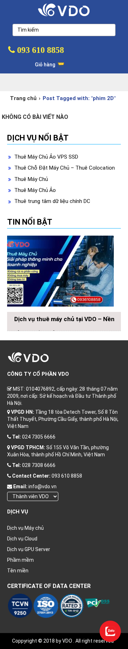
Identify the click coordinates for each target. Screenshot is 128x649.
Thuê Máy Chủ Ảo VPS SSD (46, 157)
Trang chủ (23, 98)
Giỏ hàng (45, 64)
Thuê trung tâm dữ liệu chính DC (52, 201)
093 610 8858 (39, 50)
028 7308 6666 (38, 465)
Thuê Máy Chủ (31, 179)
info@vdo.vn (42, 486)
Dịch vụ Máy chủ (25, 528)
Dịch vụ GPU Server (28, 549)
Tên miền (17, 570)
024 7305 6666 (38, 437)
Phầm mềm (20, 560)
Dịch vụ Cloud (22, 538)
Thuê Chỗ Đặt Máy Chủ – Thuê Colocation (64, 168)
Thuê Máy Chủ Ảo (35, 190)
